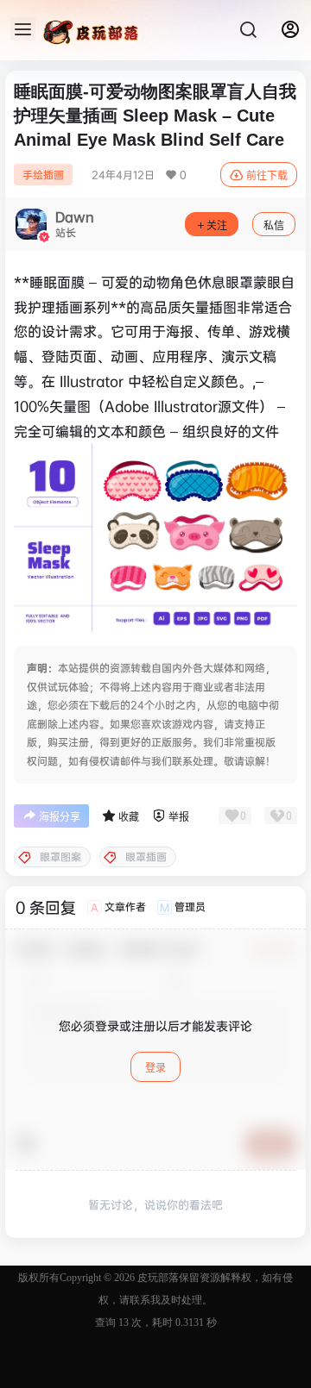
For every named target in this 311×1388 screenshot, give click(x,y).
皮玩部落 (157, 1277)
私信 (273, 225)
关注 (216, 225)
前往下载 (267, 175)
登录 (155, 1067)
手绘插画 (43, 174)
